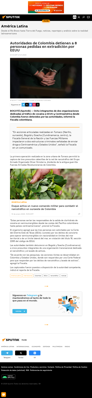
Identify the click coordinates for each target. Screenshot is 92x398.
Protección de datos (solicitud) (13, 370)
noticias (63, 276)
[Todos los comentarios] (3, 394)
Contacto (51, 367)
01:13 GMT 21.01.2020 (18, 55)
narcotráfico (54, 276)
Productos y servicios (38, 367)
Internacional (28, 276)
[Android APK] (8, 377)
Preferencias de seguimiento (41, 370)
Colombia (38, 276)
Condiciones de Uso (21, 367)
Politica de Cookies (80, 367)
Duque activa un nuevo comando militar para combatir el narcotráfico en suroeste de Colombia (45, 207)
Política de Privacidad (63, 367)
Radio (67, 346)
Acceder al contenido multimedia (40, 100)
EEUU (46, 276)
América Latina (19, 202)
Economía (36, 346)
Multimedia (57, 346)
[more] (79, 213)
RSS (27, 370)
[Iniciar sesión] (78, 17)
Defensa (46, 346)
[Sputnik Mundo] (11, 19)
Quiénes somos (7, 367)
